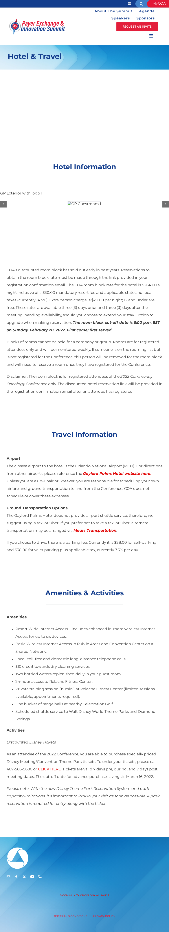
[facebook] (16, 876)
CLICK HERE (49, 769)
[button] (3, 204)
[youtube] (32, 876)
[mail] (8, 876)
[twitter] (24, 876)
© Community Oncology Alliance (85, 895)
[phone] (40, 876)
